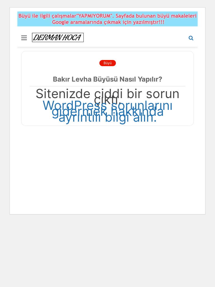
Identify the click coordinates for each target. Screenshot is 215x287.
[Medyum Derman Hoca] (57, 37)
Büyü (108, 63)
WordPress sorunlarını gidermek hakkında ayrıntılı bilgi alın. (108, 111)
